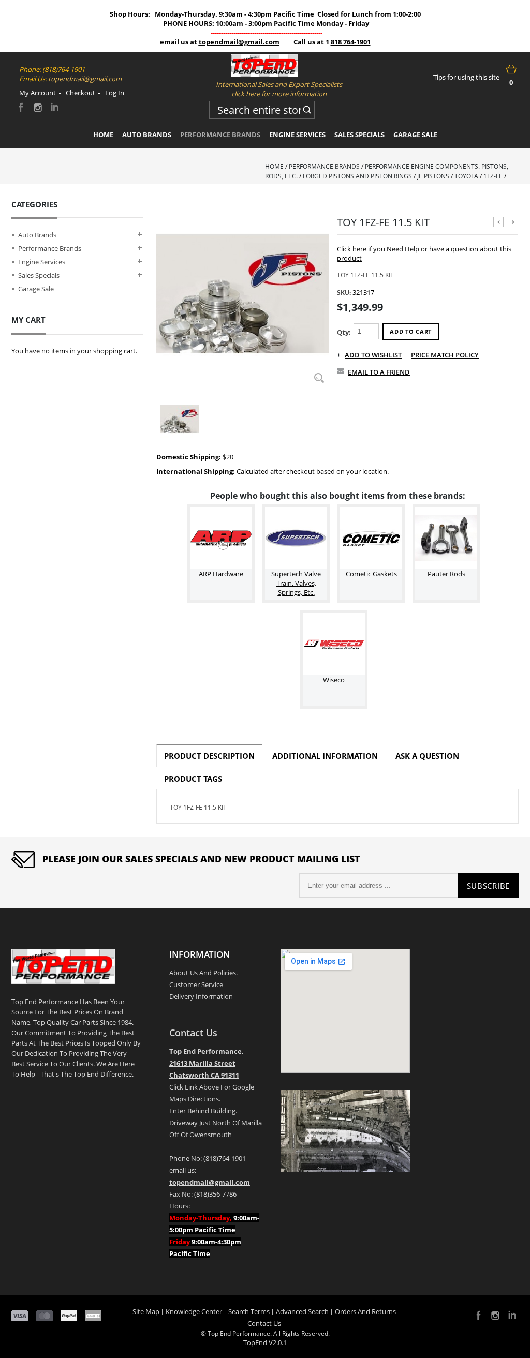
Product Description (209, 756)
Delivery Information (201, 996)
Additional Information (325, 756)
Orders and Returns (365, 1311)
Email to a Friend (379, 372)
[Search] (307, 108)
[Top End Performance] (264, 65)
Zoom (318, 377)
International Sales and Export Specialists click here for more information (279, 89)
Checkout (80, 92)
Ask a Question (427, 756)
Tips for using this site (466, 77)
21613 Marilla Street (202, 1063)
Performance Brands (324, 166)
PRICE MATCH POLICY (445, 355)
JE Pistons (433, 176)
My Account (37, 92)
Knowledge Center (194, 1311)
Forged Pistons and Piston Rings (357, 176)
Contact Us (193, 1032)
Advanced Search (302, 1311)
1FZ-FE (493, 176)
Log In (114, 92)
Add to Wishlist (373, 355)
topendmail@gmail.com (239, 42)
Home (274, 166)
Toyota (466, 176)
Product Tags (193, 778)
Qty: (344, 332)
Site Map (145, 1311)
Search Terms (249, 1311)
